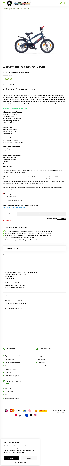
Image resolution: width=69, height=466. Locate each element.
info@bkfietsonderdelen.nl (16, 306)
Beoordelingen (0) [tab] (12, 248)
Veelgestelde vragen (12, 398)
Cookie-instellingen (60, 412)
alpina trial (7, 258)
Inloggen (41, 356)
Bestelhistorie (42, 359)
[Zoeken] (65, 3)
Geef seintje (62, 218)
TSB (64, 410)
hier (26, 452)
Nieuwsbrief (42, 366)
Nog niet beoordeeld (19, 76)
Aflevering (7, 194)
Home (5, 9)
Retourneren (9, 391)
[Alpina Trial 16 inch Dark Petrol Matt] (34, 61)
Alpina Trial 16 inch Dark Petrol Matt (19, 9)
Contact (8, 388)
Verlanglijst (41, 362)
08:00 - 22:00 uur (20, 303)
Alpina (26, 72)
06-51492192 (18, 301)
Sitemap (8, 395)
